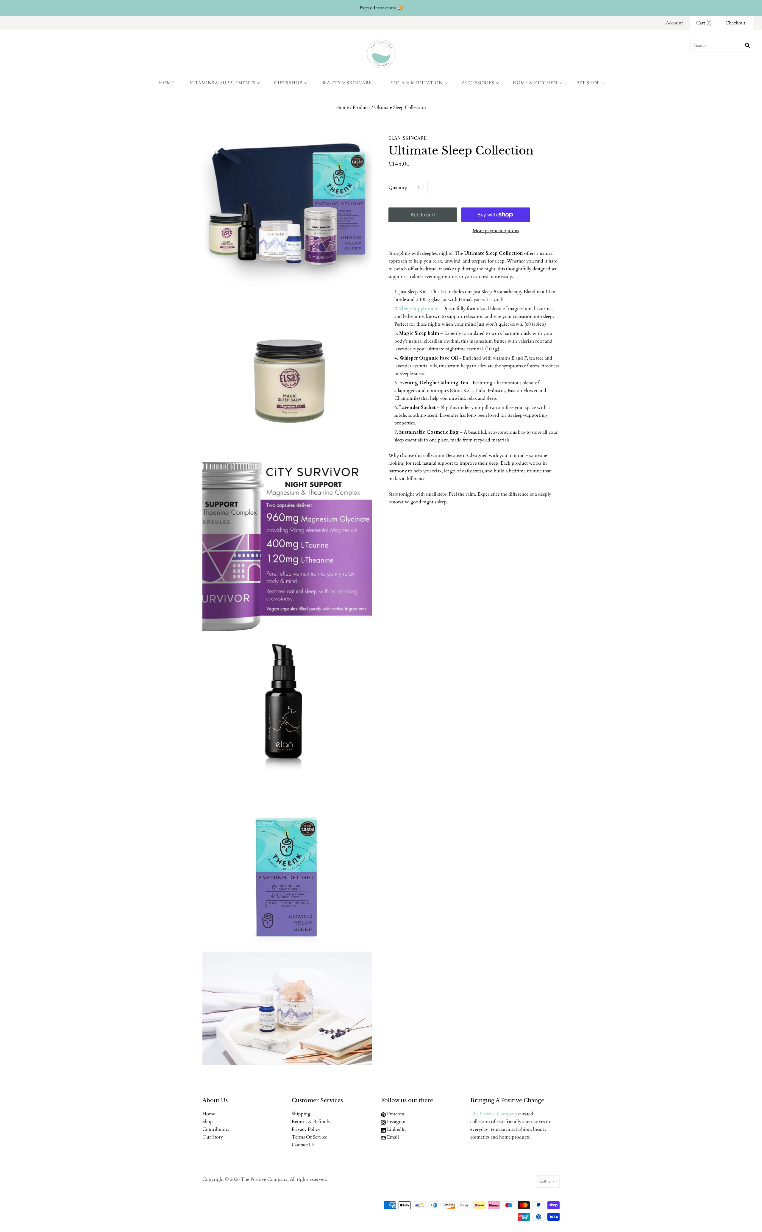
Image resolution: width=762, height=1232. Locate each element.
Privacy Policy (306, 1129)
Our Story (212, 1137)
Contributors (215, 1129)
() (704, 23)
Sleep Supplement (419, 308)
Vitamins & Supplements (222, 82)
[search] (721, 45)
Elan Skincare (407, 138)
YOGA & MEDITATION (417, 82)
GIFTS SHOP (288, 82)
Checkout (735, 23)
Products (361, 107)
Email (392, 1137)
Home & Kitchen (535, 82)
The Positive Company (493, 1114)
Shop (207, 1121)
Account (674, 23)
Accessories (478, 82)
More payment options (496, 230)
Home (166, 82)
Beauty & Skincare (346, 82)
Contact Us (303, 1145)
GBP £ (544, 1181)
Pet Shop (588, 82)
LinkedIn (396, 1129)
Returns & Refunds (311, 1121)
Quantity (397, 187)
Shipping (301, 1114)
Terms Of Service (309, 1137)
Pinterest (395, 1114)
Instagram (396, 1121)
